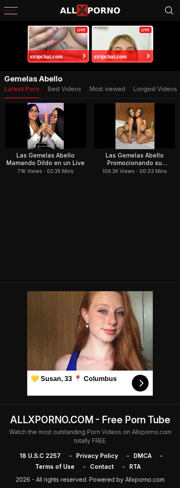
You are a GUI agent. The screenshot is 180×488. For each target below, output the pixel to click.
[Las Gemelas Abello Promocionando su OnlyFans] (134, 126)
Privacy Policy (97, 455)
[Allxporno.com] (90, 10)
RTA (135, 466)
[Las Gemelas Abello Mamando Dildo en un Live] (45, 126)
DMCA (143, 455)
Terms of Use (55, 466)
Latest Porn (21, 88)
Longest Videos (155, 88)
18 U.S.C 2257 (40, 455)
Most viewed (107, 88)
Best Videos (64, 88)
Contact (102, 466)
